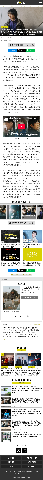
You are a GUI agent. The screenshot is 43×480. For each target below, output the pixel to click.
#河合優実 (28, 275)
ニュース (8, 6)
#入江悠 (22, 275)
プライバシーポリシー (21, 473)
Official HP (7, 340)
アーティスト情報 (34, 324)
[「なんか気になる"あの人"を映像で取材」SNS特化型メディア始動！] (32, 254)
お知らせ (35, 471)
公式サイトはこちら (29, 297)
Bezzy (2, 6)
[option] (14, 212)
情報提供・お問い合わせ (25, 471)
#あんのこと (14, 275)
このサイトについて (10, 471)
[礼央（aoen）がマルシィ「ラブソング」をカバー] (32, 236)
